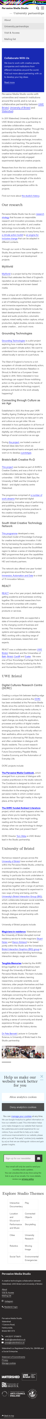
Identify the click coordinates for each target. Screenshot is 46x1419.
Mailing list (10, 39)
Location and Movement (15, 1216)
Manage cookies (9, 1363)
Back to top (9, 1415)
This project (7, 466)
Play (27, 1202)
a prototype (26, 452)
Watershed (7, 111)
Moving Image (28, 1247)
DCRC (37, 698)
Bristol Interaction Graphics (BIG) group (20, 949)
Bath (4, 656)
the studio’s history (30, 195)
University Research (29, 1236)
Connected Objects (30, 1215)
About (7, 20)
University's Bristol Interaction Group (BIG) (22, 896)
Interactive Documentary (16, 1204)
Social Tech (15, 1256)
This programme (9, 533)
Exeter (28, 656)
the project (14, 442)
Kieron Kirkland (19, 942)
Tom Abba (21, 835)
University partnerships (16, 26)
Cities (12, 1234)
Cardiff (17, 656)
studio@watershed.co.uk (15, 1339)
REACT (5, 593)
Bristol (10, 656)
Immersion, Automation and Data (17, 575)
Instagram (9, 1301)
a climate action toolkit (12, 234)
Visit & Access (12, 32)
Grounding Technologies (13, 340)
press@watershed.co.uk (15, 1342)
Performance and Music (16, 1226)
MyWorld (6, 273)
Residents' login (11, 1306)
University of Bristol (20, 107)
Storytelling (30, 1224)
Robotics (14, 1245)
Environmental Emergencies (31, 1258)
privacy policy (28, 1179)
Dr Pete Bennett (9, 1033)
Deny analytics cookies (23, 1107)
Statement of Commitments (13, 1356)
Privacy (5, 1360)
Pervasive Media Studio (15, 8)
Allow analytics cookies (23, 1097)
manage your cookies (21, 1116)
